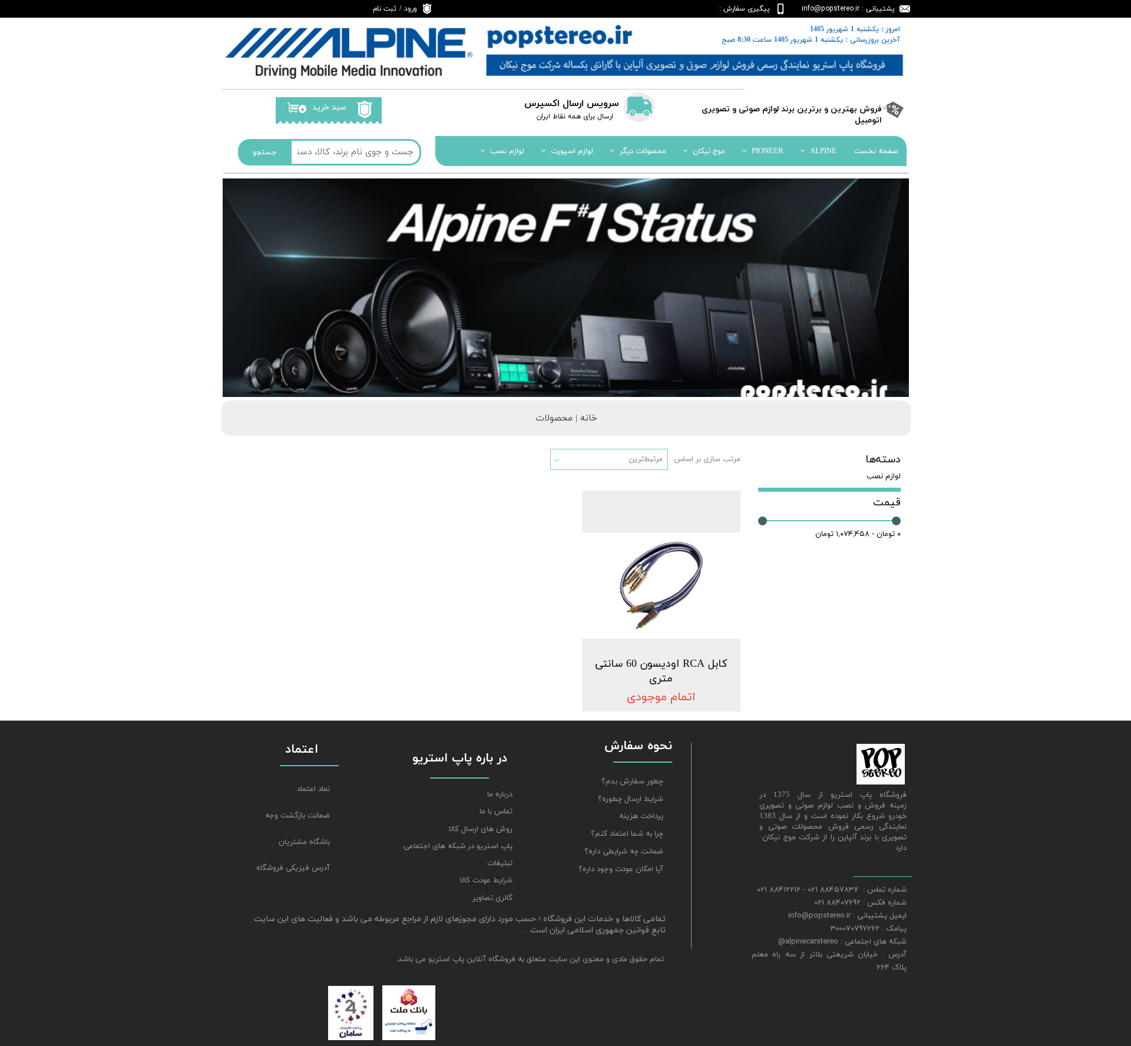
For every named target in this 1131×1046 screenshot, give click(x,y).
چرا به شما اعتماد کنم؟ (627, 834)
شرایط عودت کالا (486, 880)
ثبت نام (384, 9)
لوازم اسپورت (572, 151)
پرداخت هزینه (641, 816)
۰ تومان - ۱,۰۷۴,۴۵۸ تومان (858, 534)
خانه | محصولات (566, 418)
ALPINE (823, 151)
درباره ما (499, 794)
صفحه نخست (876, 151)
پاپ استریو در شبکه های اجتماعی (458, 846)
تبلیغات (499, 863)
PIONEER (767, 151)
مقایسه (709, 508)
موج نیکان (709, 151)
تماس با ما (495, 811)
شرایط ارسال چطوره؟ (630, 799)
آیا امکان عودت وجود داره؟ (620, 869)
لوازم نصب (507, 151)
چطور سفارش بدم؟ (632, 781)
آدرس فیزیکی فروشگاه (293, 868)
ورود (410, 9)
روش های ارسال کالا (480, 829)
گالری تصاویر (492, 898)
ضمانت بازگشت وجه (297, 815)
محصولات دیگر (643, 151)
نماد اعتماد (313, 789)
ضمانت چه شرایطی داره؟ (623, 851)
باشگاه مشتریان (304, 842)
